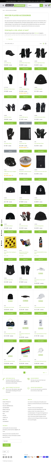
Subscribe (7, 445)
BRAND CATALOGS (6, 409)
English (4, 451)
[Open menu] (3, 5)
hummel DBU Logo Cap (23, 117)
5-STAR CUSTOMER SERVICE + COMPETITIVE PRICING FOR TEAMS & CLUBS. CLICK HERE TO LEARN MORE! (25, 1)
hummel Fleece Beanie (8, 225)
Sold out (25, 123)
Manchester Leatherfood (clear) (25, 171)
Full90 (5, 169)
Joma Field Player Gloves (39, 143)
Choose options (25, 68)
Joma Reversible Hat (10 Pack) (9, 333)
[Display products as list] (45, 43)
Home (4, 10)
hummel (5, 61)
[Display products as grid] (43, 43)
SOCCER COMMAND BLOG (8, 405)
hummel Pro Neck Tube (8, 279)
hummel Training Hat (38, 89)
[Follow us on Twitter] (6, 457)
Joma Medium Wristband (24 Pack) (24, 334)
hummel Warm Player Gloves (24, 62)
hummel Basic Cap (7, 62)
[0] (49, 5)
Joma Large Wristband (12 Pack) (40, 333)
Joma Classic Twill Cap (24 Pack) (40, 361)
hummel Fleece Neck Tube (24, 199)
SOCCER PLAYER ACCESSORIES (11, 10)
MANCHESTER (21, 169)
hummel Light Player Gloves (39, 62)
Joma (5, 141)
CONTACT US (5, 417)
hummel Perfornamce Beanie (9, 199)
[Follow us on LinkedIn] (11, 457)
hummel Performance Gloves (39, 117)
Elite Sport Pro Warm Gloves (9, 89)
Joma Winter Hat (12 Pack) (9, 307)
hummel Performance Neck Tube (40, 171)
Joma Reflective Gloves (23, 225)
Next (44, 372)
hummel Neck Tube (22, 143)
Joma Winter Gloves (7, 143)
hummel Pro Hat (37, 199)
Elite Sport (6, 87)
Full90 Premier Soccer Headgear (10, 171)
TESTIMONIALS (6, 421)
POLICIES (4, 415)
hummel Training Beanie (38, 225)
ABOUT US (5, 419)
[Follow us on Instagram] (9, 457)
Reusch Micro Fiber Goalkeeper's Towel (10, 252)
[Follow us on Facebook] (4, 457)
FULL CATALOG (5, 403)
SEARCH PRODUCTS (7, 402)
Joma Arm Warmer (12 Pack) (9, 361)
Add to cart (10, 68)
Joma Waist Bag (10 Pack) (24, 307)
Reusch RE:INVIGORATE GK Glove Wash (40, 252)
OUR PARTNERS (6, 407)
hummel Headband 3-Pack (24, 89)
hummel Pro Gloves (7, 117)
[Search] (41, 5)
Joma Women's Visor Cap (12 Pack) (39, 280)
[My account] (46, 5)
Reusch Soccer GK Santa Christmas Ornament (23, 252)
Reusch (5, 250)
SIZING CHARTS (6, 411)
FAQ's (4, 413)
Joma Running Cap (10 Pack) (39, 307)
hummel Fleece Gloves (23, 279)
